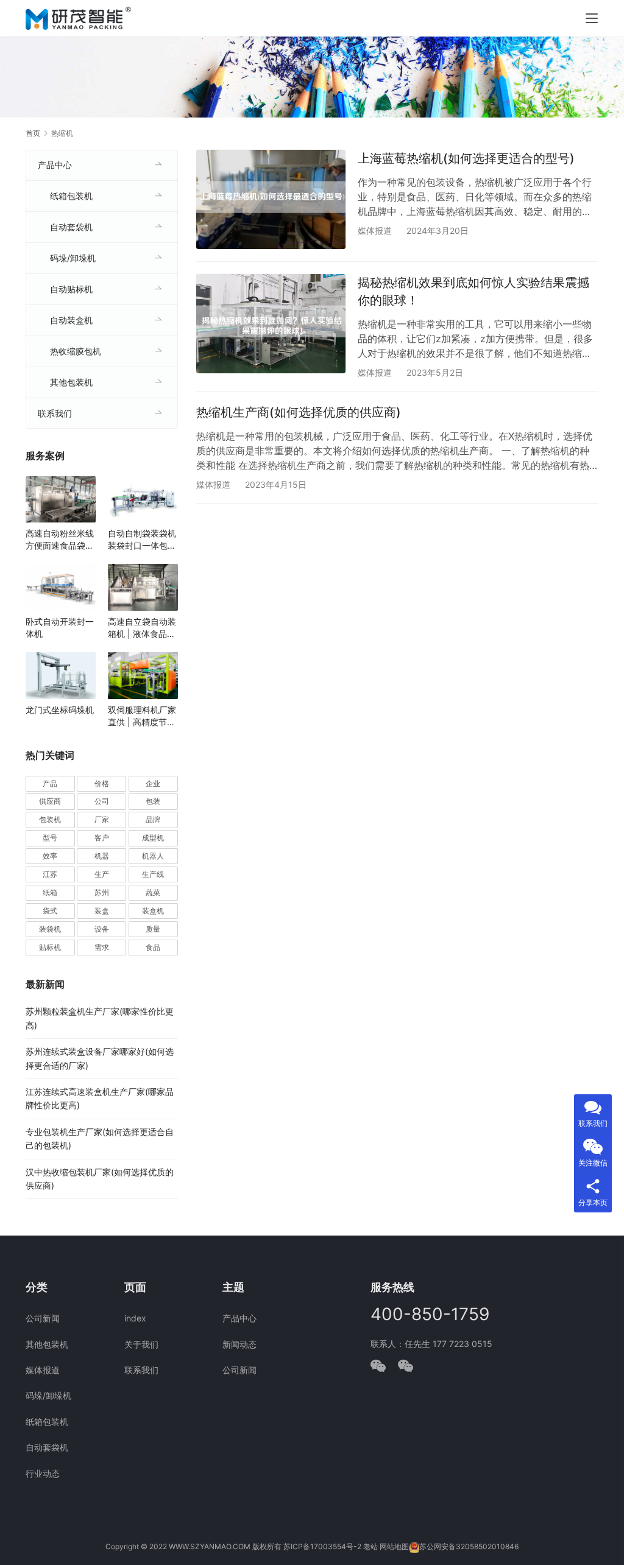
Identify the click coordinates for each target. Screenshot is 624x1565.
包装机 (50, 819)
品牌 (153, 819)
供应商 (50, 801)
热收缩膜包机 (75, 351)
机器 (101, 855)
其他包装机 (71, 382)
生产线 (153, 874)
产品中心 (55, 165)
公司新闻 (43, 1318)
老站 (370, 1546)
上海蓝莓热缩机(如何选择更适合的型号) (466, 158)
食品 (153, 947)
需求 (101, 947)
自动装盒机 (71, 320)
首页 (33, 133)
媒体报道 (375, 230)
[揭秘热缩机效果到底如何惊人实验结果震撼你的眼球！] (271, 323)
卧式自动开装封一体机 (60, 627)
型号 (50, 837)
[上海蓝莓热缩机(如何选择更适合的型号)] (271, 199)
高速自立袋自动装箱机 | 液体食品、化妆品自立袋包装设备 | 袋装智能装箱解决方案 (142, 628)
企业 (153, 783)
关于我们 (141, 1344)
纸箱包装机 (71, 196)
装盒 (101, 910)
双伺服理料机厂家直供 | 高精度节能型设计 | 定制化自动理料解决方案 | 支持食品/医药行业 (142, 716)
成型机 (153, 837)
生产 (101, 874)
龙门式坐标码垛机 (60, 710)
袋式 (50, 910)
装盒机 (153, 910)
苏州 (101, 892)
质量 (153, 929)
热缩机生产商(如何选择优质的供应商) (298, 412)
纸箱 (50, 892)
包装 (153, 801)
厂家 (101, 819)
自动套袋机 (71, 227)
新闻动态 (239, 1344)
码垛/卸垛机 (73, 258)
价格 (101, 783)
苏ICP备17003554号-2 (322, 1546)
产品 (50, 783)
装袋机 (50, 929)
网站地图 (394, 1546)
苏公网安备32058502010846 (469, 1546)
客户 (101, 837)
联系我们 (55, 413)
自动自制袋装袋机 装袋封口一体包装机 (142, 540)
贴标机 (50, 947)
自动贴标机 (71, 289)
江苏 (50, 874)
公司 (101, 801)
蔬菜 (153, 892)
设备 (101, 929)
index (135, 1318)
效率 (50, 855)
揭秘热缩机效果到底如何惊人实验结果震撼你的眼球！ (473, 291)
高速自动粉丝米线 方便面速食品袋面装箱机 (60, 540)
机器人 (153, 855)
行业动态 (43, 1473)
